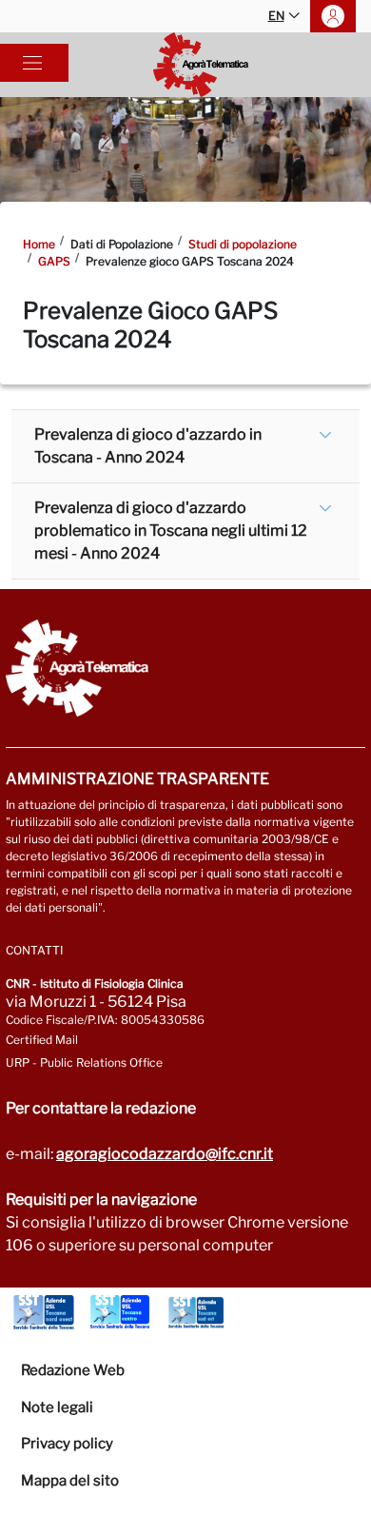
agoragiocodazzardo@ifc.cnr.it (164, 1154)
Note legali (57, 1407)
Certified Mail (42, 1039)
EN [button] (276, 16)
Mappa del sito (70, 1480)
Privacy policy (67, 1443)
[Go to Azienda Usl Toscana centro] (120, 1312)
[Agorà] (200, 64)
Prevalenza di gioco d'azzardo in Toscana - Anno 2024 (148, 445)
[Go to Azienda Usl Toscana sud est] (196, 1312)
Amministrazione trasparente (137, 779)
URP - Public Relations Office (84, 1062)
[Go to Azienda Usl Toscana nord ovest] (44, 1312)
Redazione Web (73, 1370)
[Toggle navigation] (32, 62)
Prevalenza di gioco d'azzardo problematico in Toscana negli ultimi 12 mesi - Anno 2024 (170, 530)
